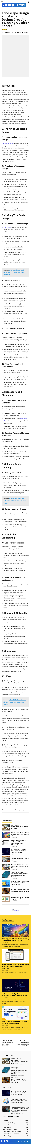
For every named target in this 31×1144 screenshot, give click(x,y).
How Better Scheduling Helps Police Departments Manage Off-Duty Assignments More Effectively (20, 1109)
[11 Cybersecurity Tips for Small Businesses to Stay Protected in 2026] (6, 851)
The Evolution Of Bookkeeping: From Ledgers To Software (19, 826)
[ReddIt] (23, 810)
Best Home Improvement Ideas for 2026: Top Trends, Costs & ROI (20, 858)
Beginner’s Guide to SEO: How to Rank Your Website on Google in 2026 (20, 882)
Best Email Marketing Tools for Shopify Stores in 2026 (20, 898)
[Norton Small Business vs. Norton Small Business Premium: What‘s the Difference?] (6, 843)
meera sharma (14, 1064)
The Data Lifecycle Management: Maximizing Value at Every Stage (23, 1043)
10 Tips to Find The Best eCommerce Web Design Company (7, 1043)
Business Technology (16, 1058)
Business (4, 29)
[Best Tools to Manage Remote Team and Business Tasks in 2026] (15, 1013)
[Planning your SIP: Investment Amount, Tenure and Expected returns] (6, 835)
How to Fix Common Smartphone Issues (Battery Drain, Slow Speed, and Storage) (19, 874)
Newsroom (13, 1113)
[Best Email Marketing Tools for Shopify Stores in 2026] (6, 899)
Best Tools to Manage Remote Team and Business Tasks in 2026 (14, 1022)
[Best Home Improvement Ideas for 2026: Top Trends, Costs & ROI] (6, 859)
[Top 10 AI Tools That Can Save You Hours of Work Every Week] (6, 891)
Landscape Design (7, 143)
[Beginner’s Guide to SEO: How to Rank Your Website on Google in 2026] (6, 883)
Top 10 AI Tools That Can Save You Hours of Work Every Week (20, 890)
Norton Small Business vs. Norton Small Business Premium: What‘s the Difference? (18, 842)
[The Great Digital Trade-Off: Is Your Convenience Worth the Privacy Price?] (6, 867)
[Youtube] (27, 1141)
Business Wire (17, 32)
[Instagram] (21, 1141)
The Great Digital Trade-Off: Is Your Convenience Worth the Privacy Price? (20, 866)
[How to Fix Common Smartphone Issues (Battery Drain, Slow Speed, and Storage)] (6, 874)
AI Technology (14, 1067)
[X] (15, 810)
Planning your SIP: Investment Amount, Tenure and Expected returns (20, 834)
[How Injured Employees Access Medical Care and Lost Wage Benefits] (6, 1101)
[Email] (27, 810)
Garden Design (6, 227)
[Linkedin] (19, 810)
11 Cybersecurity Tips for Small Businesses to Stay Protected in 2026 (18, 850)
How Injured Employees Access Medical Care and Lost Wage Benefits (19, 1100)
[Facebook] (11, 810)
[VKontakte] (24, 1141)
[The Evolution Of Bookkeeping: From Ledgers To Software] (6, 827)
